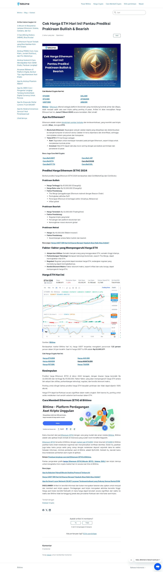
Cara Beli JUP (87, 158)
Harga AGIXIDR (49, 361)
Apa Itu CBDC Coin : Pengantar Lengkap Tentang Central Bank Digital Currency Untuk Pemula (26, 93)
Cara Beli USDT (49, 158)
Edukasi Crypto (48, 503)
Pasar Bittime (86, 4)
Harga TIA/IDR (83, 364)
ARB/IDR (84, 102)
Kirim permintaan (130, 4)
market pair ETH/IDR (84, 442)
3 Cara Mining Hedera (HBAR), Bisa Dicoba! (25, 36)
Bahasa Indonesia (137, 567)
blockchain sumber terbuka (72, 122)
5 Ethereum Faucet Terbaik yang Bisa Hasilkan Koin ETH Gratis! (27, 44)
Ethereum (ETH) (67, 435)
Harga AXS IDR (84, 358)
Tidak (87, 523)
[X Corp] (47, 510)
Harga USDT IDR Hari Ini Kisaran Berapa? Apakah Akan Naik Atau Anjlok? (80, 243)
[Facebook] (43, 510)
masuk (49, 555)
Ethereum (53, 107)
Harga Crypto (98, 4)
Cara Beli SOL (87, 164)
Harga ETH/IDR (49, 358)
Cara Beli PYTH (49, 164)
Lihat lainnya (22, 118)
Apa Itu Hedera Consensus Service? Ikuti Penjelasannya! (27, 111)
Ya (76, 523)
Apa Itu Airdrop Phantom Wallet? (26, 82)
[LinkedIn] (50, 510)
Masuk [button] (141, 4)
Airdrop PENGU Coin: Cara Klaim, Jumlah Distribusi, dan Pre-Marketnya (27, 53)
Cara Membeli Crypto (113, 4)
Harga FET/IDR (49, 364)
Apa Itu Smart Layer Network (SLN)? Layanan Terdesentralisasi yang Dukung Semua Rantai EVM (81, 481)
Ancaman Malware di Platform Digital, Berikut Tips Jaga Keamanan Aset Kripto (27, 73)
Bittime (19, 13)
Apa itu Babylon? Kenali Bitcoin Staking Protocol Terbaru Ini (66, 473)
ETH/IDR (46, 96)
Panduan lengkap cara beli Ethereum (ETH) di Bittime (69, 457)
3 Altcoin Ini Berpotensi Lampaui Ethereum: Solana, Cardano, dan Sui (27, 28)
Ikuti (117, 35)
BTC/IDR (46, 99)
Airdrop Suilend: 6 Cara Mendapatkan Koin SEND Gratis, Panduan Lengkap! (27, 62)
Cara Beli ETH (48, 161)
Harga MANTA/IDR (85, 361)
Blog (25, 13)
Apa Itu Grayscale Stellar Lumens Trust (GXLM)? (26, 103)
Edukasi (32, 13)
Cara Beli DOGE (88, 161)
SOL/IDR (84, 96)
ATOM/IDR (85, 99)
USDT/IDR (47, 102)
